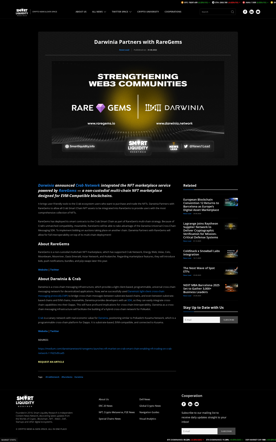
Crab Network (88, 185)
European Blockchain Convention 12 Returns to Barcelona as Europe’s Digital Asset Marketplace (201, 205)
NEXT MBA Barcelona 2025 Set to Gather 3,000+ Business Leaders (201, 288)
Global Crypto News (150, 405)
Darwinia (46, 185)
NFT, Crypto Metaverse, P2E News (117, 412)
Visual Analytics (147, 418)
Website (43, 269)
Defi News (144, 399)
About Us (104, 399)
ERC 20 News (106, 405)
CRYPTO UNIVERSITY (148, 11)
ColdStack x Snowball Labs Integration (201, 252)
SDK (130, 300)
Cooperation (192, 395)
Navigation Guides (149, 412)
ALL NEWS (97, 11)
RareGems (67, 190)
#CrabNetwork (52, 377)
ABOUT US (81, 11)
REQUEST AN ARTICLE (51, 361)
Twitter (54, 269)
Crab (40, 318)
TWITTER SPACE (120, 11)
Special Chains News (110, 418)
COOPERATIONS (173, 11)
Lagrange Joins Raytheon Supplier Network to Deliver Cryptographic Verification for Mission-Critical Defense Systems (200, 230)
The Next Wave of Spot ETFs (199, 269)
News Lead (124, 50)
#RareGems (67, 377)
